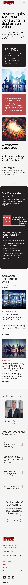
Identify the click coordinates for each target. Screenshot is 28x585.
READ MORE (5, 334)
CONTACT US (14, 520)
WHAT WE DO (7, 561)
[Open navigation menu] (24, 2)
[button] (4, 577)
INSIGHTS (6, 570)
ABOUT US (6, 567)
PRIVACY (6, 582)
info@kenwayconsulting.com (12, 555)
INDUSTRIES (6, 564)
